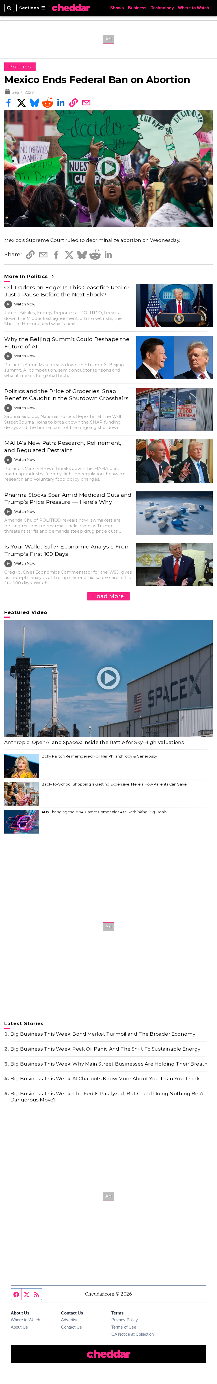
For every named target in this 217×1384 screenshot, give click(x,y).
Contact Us (71, 1327)
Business (137, 8)
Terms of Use (123, 1327)
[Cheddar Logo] (71, 8)
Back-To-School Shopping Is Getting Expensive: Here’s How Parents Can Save (114, 784)
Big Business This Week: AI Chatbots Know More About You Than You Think (104, 1078)
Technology (162, 8)
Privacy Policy (124, 1320)
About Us (19, 1327)
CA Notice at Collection (132, 1334)
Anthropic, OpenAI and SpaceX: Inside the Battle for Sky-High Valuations (94, 742)
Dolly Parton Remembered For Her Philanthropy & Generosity (99, 756)
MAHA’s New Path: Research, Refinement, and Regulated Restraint (62, 446)
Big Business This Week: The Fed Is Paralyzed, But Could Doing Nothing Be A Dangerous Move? (106, 1097)
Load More (108, 596)
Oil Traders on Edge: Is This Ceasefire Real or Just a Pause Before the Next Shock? (67, 291)
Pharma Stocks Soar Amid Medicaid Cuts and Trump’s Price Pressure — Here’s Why (67, 498)
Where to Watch (193, 8)
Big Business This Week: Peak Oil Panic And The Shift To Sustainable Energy (105, 1049)
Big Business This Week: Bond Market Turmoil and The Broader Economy (102, 1034)
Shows (117, 8)
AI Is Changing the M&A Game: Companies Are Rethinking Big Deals (104, 812)
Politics (19, 67)
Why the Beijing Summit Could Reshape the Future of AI (66, 343)
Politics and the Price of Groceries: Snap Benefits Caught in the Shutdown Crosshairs (66, 395)
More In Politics (27, 276)
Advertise (70, 1320)
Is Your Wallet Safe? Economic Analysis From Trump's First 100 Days (67, 550)
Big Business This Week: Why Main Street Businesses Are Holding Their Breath (109, 1064)
